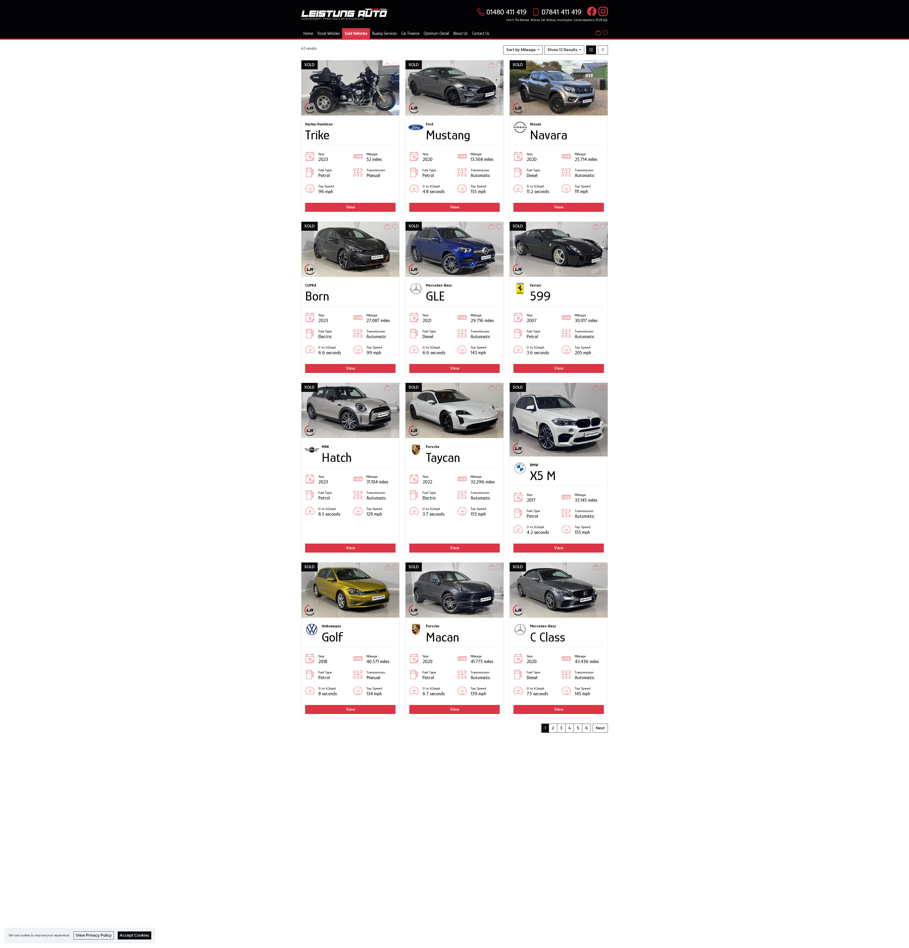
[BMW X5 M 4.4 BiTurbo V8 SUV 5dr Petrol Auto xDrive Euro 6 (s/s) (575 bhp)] (559, 419)
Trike (317, 135)
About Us (460, 33)
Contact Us (480, 33)
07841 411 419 (561, 12)
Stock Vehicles (328, 33)
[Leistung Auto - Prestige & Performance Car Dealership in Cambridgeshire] (344, 13)
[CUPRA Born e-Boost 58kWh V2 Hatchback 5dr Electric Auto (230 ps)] (350, 249)
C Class (547, 637)
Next (600, 728)
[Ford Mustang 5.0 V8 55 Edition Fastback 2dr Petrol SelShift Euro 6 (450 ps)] (454, 87)
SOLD (309, 64)
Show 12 (562, 50)
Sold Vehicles (356, 33)
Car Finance (410, 33)
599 (540, 296)
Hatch (337, 457)
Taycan (443, 457)
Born (317, 296)
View (350, 207)
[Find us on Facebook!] (591, 12)
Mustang (448, 135)
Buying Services (384, 33)
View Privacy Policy (94, 935)
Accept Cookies (134, 935)
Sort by (521, 50)
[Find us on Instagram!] (602, 12)
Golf (332, 637)
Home (308, 33)
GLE (435, 296)
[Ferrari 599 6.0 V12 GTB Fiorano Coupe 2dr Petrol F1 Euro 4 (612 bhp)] (559, 249)
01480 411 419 (506, 12)
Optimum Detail (436, 33)
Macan (442, 637)
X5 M (543, 475)
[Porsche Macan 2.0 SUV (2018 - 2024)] (454, 590)
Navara (548, 135)
